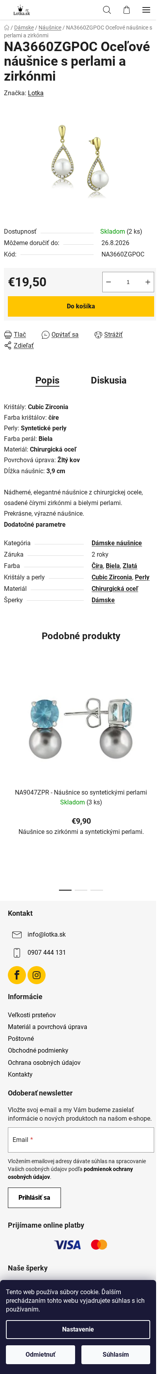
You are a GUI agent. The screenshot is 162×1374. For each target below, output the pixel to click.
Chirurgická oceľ (115, 588)
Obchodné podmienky (38, 1050)
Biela (113, 566)
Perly (142, 577)
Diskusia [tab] (109, 380)
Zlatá (130, 566)
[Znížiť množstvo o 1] (108, 282)
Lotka (36, 93)
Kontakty (20, 1074)
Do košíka (81, 306)
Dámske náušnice (117, 543)
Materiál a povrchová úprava (47, 1027)
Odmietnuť (40, 1354)
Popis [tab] (47, 380)
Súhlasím (116, 1354)
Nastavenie (78, 1329)
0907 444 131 (47, 952)
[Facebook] (17, 975)
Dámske (103, 600)
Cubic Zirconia (112, 577)
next (153, 719)
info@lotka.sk (47, 934)
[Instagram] (37, 975)
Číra (97, 566)
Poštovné (21, 1038)
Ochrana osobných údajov (44, 1062)
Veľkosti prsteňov (32, 1015)
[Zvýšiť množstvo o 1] (148, 282)
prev (8, 719)
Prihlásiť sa (34, 1197)
